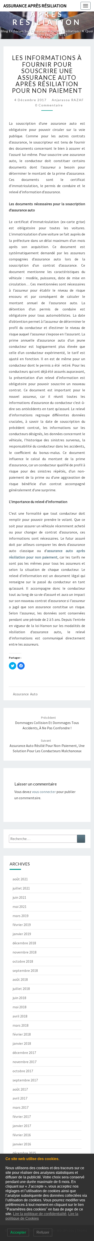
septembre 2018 (25, 970)
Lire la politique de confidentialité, (40, 1214)
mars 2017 (21, 1107)
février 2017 (22, 1116)
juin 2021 (19, 897)
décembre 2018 (24, 943)
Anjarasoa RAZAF (68, 100)
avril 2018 (20, 1016)
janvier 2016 (22, 1144)
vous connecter (44, 791)
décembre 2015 (24, 1153)
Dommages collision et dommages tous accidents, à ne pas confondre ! (47, 723)
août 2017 (20, 1089)
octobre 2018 (23, 961)
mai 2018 (19, 1007)
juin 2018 (19, 997)
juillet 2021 (21, 888)
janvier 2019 (22, 933)
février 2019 (22, 924)
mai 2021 (19, 906)
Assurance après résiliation (35, 5)
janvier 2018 (22, 1043)
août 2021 (20, 879)
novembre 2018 (25, 952)
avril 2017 (20, 1098)
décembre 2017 (24, 1052)
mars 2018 (21, 1025)
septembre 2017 (25, 1080)
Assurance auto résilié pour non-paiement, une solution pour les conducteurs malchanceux (47, 745)
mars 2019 (21, 915)
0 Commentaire (49, 105)
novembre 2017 (25, 1061)
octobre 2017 (23, 1071)
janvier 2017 (22, 1125)
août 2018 (20, 979)
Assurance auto (25, 694)
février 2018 (22, 1034)
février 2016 (22, 1135)
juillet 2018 (21, 988)
